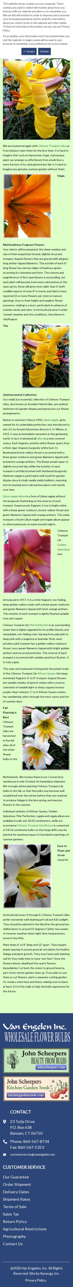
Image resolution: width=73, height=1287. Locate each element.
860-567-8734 (36, 1141)
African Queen (46, 673)
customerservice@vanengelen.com (32, 1154)
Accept (30, 51)
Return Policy (15, 1221)
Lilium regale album (14, 496)
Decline (44, 51)
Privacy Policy (35, 1280)
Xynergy (46, 1273)
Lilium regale (50, 420)
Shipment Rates (16, 1199)
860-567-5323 (31, 1147)
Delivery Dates (16, 1191)
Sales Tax (11, 1214)
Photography (14, 1236)
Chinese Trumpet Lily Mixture (35, 825)
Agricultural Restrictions (25, 1228)
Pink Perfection (38, 625)
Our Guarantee (16, 1176)
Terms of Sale (14, 1206)
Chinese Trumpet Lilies (52, 145)
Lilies (40, 438)
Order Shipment (17, 1184)
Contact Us (13, 1243)
